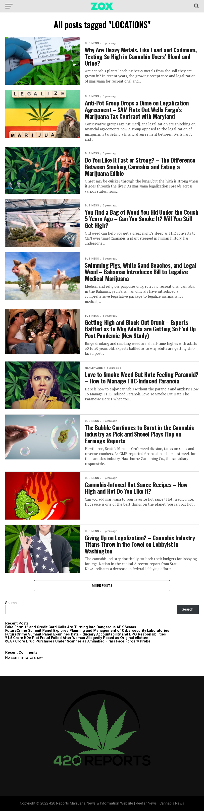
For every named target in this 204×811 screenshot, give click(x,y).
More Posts (102, 585)
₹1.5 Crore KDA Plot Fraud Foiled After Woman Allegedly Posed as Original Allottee (76, 638)
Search (11, 603)
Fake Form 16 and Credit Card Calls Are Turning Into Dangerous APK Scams (70, 627)
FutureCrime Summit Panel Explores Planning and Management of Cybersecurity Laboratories (87, 631)
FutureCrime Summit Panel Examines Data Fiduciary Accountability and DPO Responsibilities (85, 634)
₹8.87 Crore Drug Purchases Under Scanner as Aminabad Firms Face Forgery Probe (78, 641)
